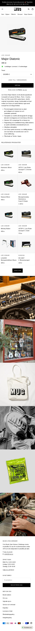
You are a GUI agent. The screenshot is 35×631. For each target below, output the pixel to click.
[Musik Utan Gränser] (17, 9)
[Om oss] (17, 427)
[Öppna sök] (29, 9)
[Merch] (17, 384)
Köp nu (17, 85)
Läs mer (25, 90)
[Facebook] (28, 623)
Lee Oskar (5, 55)
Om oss (5, 598)
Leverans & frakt (7, 611)
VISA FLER (17, 270)
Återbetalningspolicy (8, 614)
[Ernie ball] (17, 471)
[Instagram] (31, 623)
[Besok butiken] (17, 341)
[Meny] (2, 9)
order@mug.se (8, 554)
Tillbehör (13, 14)
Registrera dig (17, 585)
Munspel (20, 14)
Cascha (21, 255)
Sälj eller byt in (7, 601)
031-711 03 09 (8, 552)
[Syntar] (17, 297)
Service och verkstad (9, 604)
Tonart (3, 70)
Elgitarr (7, 14)
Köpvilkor (5, 608)
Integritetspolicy (7, 617)
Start (2, 14)
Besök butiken (7, 595)
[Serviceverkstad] (17, 514)
